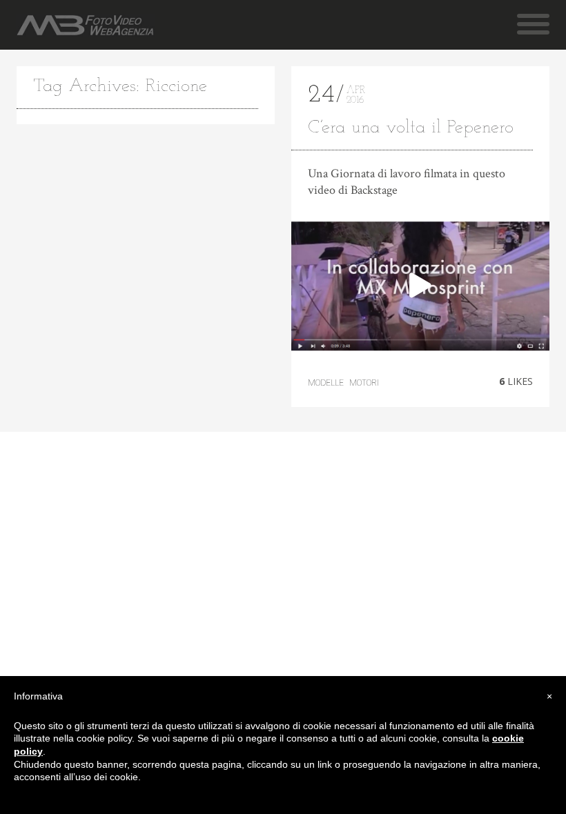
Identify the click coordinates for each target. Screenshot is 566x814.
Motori (364, 383)
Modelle (326, 383)
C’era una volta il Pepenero (411, 128)
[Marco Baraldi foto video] (85, 25)
